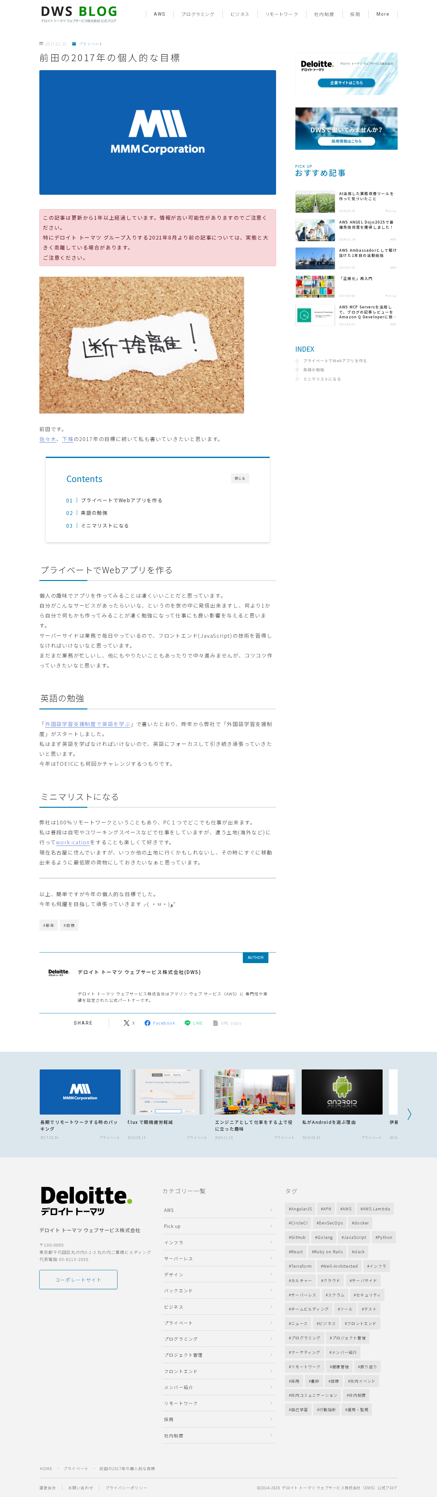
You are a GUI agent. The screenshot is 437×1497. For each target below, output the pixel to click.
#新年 (48, 925)
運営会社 (47, 1487)
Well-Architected (340, 1266)
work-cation (73, 842)
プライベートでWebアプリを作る (122, 499)
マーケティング (305, 1352)
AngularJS (301, 1208)
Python (385, 1237)
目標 (335, 1381)
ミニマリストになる (105, 525)
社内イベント (363, 1381)
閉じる (240, 478)
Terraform (301, 1266)
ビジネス (240, 14)
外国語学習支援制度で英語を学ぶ (88, 724)
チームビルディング (310, 1309)
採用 (355, 14)
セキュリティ (368, 1294)
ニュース (299, 1323)
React (297, 1251)
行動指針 (327, 1409)
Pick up (172, 1226)
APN (327, 1208)
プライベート (90, 44)
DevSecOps (331, 1222)
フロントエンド (181, 1371)
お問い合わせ (80, 1487)
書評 (315, 1381)
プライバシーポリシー (126, 1487)
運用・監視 (358, 1409)
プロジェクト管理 (183, 1355)
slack (359, 1251)
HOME (46, 1468)
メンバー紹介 (178, 1387)
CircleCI (299, 1222)
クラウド (332, 1280)
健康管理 (340, 1366)
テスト (370, 1309)
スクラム (336, 1294)
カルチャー (301, 1280)
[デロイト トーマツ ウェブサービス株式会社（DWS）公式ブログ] (78, 14)
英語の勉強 (94, 512)
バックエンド (178, 1290)
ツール (346, 1309)
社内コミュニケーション (314, 1395)
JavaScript (355, 1237)
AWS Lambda (376, 1208)
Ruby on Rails (328, 1251)
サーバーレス (178, 1258)
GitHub (298, 1237)
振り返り (368, 1366)
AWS (160, 14)
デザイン (174, 1274)
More (383, 14)
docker (361, 1222)
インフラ (174, 1242)
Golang (325, 1237)
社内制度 (324, 14)
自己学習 (299, 1409)
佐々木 (47, 439)
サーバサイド (364, 1280)
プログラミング (198, 14)
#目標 (69, 925)
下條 (68, 439)
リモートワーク (282, 14)
